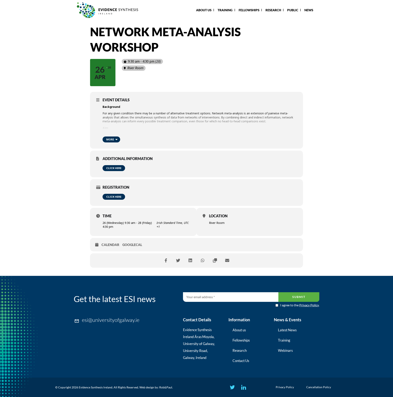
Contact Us (241, 361)
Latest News (287, 330)
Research (273, 10)
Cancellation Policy (318, 387)
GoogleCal (132, 245)
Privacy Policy (309, 305)
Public (292, 10)
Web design (146, 387)
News (308, 10)
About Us (203, 10)
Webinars (285, 350)
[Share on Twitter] (178, 260)
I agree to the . (299, 305)
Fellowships (249, 10)
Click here (113, 168)
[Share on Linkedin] (190, 260)
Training (225, 10)
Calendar (110, 245)
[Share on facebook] (166, 260)
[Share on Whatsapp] (203, 260)
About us (239, 330)
